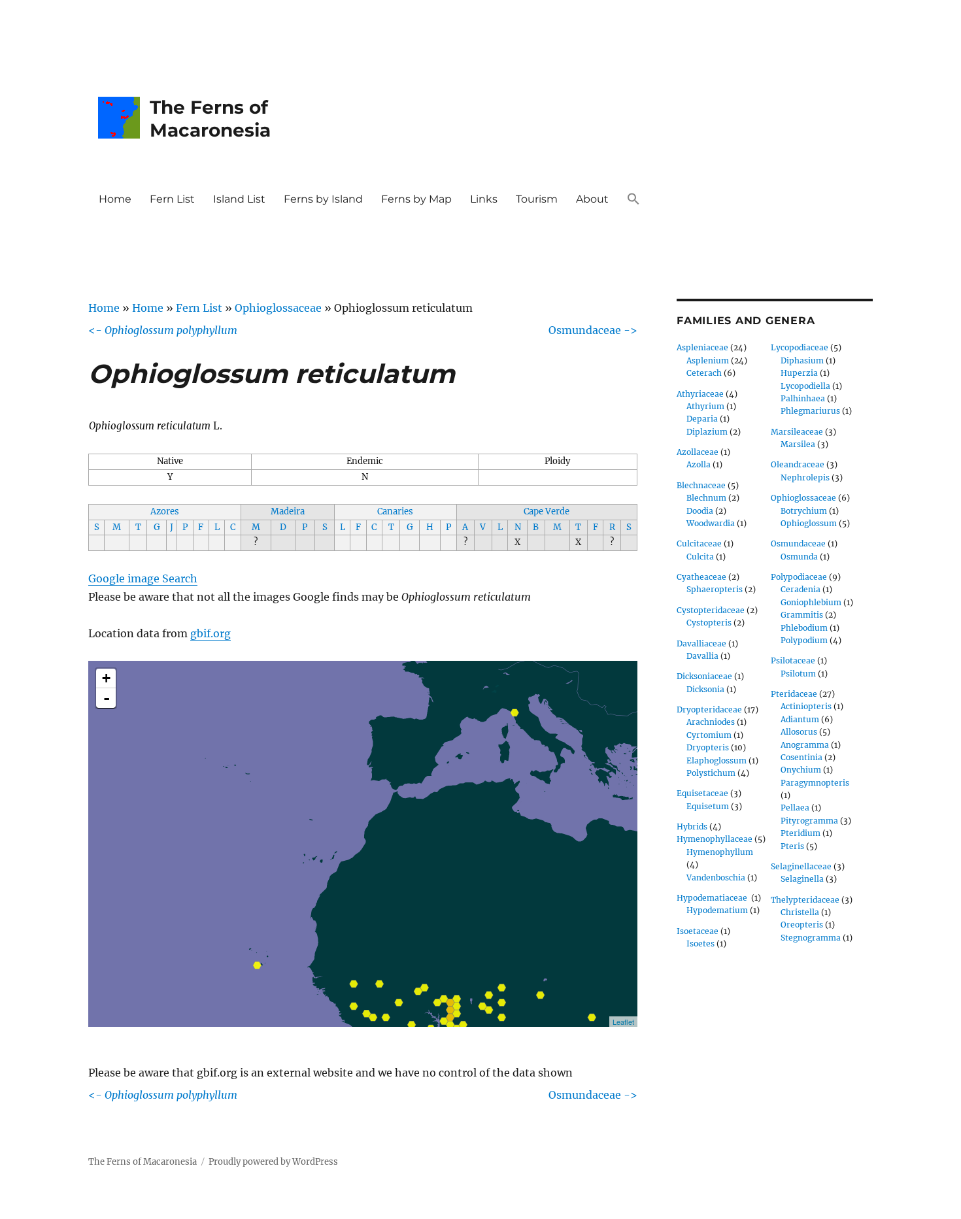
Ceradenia (800, 589)
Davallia (702, 656)
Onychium (801, 770)
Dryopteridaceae (709, 709)
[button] (633, 200)
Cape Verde (546, 511)
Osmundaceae (798, 543)
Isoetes (700, 943)
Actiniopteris (806, 706)
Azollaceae (697, 452)
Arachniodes (710, 722)
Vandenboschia (715, 877)
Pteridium (800, 833)
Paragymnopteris (815, 783)
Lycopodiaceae (799, 347)
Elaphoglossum (716, 760)
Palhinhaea (803, 398)
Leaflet (623, 1021)
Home (115, 199)
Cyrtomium (709, 735)
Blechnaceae (701, 485)
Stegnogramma (811, 938)
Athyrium (705, 406)
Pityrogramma (809, 821)
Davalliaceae (701, 643)
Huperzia (799, 373)
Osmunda (799, 556)
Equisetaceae (702, 793)
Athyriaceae (700, 394)
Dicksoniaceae (704, 676)
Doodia (699, 511)
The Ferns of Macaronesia (210, 118)
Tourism (537, 199)
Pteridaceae (794, 694)
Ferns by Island (323, 199)
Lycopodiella (805, 386)
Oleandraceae (797, 464)
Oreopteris (802, 924)
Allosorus (799, 732)
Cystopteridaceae (711, 610)
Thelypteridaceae (805, 900)
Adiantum (800, 719)
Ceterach (704, 373)
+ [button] (106, 678)
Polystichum (710, 773)
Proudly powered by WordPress (273, 1161)
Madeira (288, 511)
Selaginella (802, 879)
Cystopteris (709, 622)
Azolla (698, 464)
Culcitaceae (699, 543)
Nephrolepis (805, 477)
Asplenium (707, 360)
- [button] (106, 698)
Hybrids (692, 826)
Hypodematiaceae (713, 898)
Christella (800, 912)
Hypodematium (717, 910)
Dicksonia (705, 689)
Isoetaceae (697, 931)
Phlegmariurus (810, 411)
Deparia (702, 419)
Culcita (700, 556)
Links (483, 199)
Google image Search (142, 578)
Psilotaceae (793, 660)
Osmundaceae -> (592, 330)
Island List (239, 199)
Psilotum (798, 673)
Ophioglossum (809, 523)
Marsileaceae (797, 432)
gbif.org (210, 633)
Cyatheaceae (701, 577)
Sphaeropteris (714, 589)
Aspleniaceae (702, 347)
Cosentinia (801, 757)
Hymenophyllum (719, 852)
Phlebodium (804, 628)
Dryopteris (707, 747)
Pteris (792, 846)
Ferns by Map (416, 199)
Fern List (172, 199)
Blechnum (706, 498)
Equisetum (707, 806)
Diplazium (707, 432)
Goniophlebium (811, 602)
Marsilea (798, 444)
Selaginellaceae (801, 866)
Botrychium (804, 511)
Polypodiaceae (799, 577)
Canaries (395, 511)
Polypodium (804, 640)
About (592, 199)
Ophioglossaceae (278, 307)
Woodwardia (710, 523)
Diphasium (802, 360)
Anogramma (805, 745)
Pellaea (795, 807)
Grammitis (802, 615)
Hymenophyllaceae (714, 839)
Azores (164, 511)
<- (162, 330)
